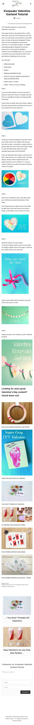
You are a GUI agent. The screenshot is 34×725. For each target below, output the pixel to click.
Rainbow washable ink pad (12, 73)
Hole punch (7, 67)
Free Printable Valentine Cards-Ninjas (13, 552)
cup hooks (25, 76)
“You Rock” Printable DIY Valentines (13, 504)
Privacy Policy (17, 720)
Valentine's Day (11, 586)
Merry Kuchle (6, 583)
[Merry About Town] (17, 3)
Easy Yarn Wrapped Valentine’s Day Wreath (15, 427)
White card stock (9, 64)
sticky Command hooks (11, 78)
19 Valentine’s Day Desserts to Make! (13, 525)
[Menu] (3, 4)
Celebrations (4, 586)
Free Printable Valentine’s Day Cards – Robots (16, 577)
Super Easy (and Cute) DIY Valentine (13, 478)
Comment (25, 692)
